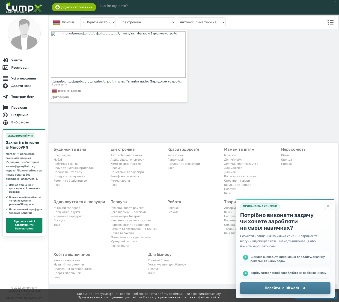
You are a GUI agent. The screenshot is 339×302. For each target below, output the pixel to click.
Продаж (286, 163)
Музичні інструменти (69, 264)
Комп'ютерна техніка (125, 163)
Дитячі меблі (233, 159)
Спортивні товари (237, 180)
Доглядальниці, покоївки (128, 212)
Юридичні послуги (123, 241)
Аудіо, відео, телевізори (127, 159)
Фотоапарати (120, 180)
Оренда (286, 159)
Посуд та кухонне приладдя (74, 168)
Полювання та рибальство (73, 269)
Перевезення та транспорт (129, 224)
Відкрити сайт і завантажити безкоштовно (24, 225)
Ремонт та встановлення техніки (134, 229)
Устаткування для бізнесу (167, 264)
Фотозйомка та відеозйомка (130, 237)
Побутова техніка (66, 163)
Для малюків (233, 168)
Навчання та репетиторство (130, 220)
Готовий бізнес (159, 260)
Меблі (58, 159)
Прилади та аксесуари (183, 163)
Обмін (285, 155)
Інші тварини (233, 233)
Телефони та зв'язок (125, 176)
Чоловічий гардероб (68, 216)
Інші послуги (119, 245)
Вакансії (173, 208)
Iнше (57, 184)
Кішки (228, 212)
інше (57, 224)
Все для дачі (62, 155)
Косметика (175, 155)
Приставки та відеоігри (127, 172)
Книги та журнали (67, 260)
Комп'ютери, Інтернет (126, 216)
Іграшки (230, 155)
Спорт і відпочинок (67, 273)
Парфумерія (175, 159)
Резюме (172, 212)
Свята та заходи (122, 233)
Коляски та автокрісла (240, 176)
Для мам (230, 172)
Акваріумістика (235, 208)
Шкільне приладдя (237, 184)
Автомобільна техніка (126, 155)
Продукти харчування (69, 176)
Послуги (116, 168)
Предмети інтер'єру (68, 172)
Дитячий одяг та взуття (241, 163)
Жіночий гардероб (67, 208)
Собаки (229, 224)
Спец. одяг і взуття (67, 212)
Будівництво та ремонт (127, 208)
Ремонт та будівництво (70, 180)
